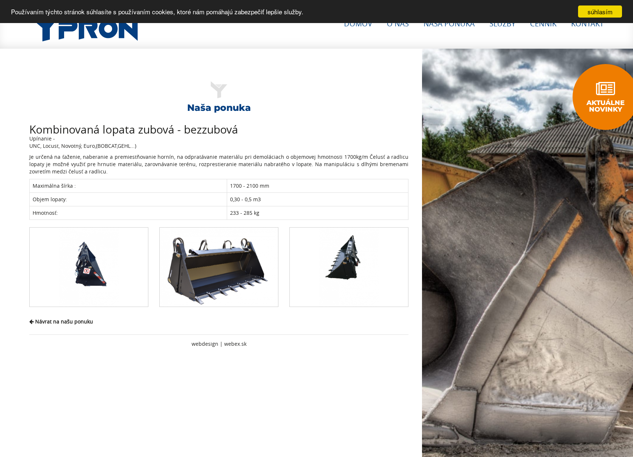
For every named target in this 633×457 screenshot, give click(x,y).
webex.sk (235, 343)
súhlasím (600, 11)
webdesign (205, 343)
